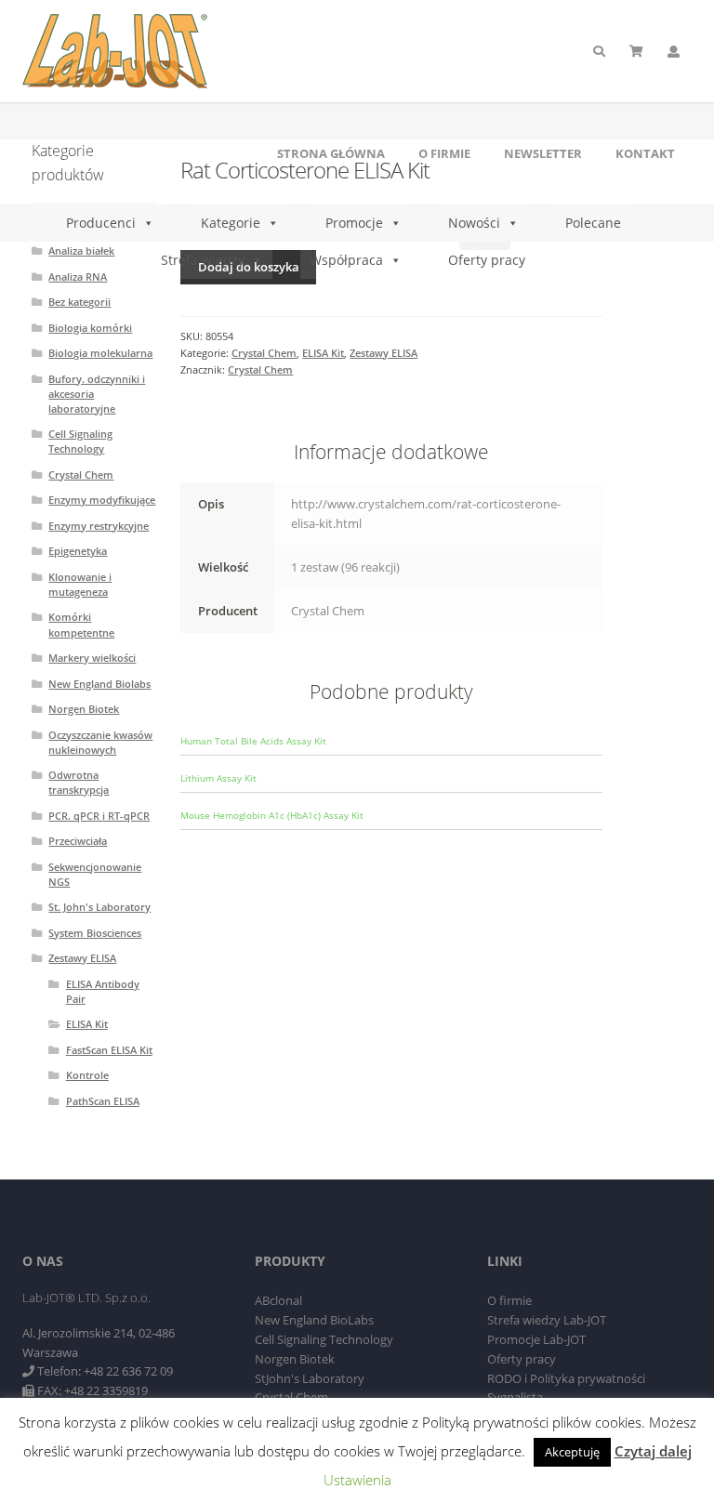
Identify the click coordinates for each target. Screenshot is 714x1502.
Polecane (593, 222)
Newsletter (543, 153)
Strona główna (331, 153)
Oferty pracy (486, 260)
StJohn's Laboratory (309, 1378)
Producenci (101, 222)
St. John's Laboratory (99, 907)
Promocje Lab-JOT (536, 1339)
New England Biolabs (99, 684)
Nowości (474, 222)
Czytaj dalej (653, 1451)
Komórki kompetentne (81, 624)
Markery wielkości (92, 658)
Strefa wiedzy (203, 260)
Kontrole (87, 1075)
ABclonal (278, 1300)
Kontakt (645, 153)
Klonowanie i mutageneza (80, 584)
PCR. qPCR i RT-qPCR (99, 816)
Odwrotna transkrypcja (78, 782)
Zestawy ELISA (383, 353)
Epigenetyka (77, 551)
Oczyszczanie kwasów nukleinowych (100, 742)
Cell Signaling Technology (80, 441)
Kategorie (230, 222)
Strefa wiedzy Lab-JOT (546, 1319)
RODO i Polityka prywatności (566, 1378)
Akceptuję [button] (572, 1451)
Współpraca (346, 260)
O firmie (444, 153)
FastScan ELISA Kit (109, 1050)
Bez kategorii (79, 302)
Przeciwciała (77, 841)
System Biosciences (94, 933)
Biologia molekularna (100, 353)
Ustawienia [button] (357, 1479)
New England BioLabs (314, 1319)
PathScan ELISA (102, 1101)
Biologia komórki (90, 328)
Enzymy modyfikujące (101, 500)
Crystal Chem (264, 353)
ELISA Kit (323, 353)
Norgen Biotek (83, 709)
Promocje (354, 222)
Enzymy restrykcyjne (98, 526)
